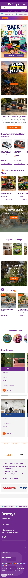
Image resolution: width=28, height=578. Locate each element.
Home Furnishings (7, 383)
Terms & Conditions (12, 568)
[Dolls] (17, 338)
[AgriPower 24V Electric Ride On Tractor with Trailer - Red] (8, 183)
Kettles (4, 418)
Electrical (7, 257)
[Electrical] (7, 249)
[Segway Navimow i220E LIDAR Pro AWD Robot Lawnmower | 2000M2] (6, 144)
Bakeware (5, 377)
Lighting (5, 380)
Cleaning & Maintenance (8, 385)
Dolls (18, 344)
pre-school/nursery (9, 448)
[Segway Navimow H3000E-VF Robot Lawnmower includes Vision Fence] (19, 144)
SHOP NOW (14, 218)
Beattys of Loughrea (8, 570)
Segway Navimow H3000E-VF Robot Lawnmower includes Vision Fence (18, 153)
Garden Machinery (17, 257)
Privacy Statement (20, 568)
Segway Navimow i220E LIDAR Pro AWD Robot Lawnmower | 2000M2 (6, 153)
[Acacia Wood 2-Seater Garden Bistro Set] (8, 300)
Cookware (5, 375)
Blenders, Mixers (6, 429)
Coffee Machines (7, 423)
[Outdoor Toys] (7, 338)
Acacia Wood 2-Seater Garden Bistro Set (7, 310)
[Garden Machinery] (17, 249)
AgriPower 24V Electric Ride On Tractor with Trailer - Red (7, 192)
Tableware (5, 372)
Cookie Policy (4, 568)
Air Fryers (5, 426)
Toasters (5, 421)
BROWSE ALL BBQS (13, 127)
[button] (26, 4)
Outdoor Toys (7, 344)
